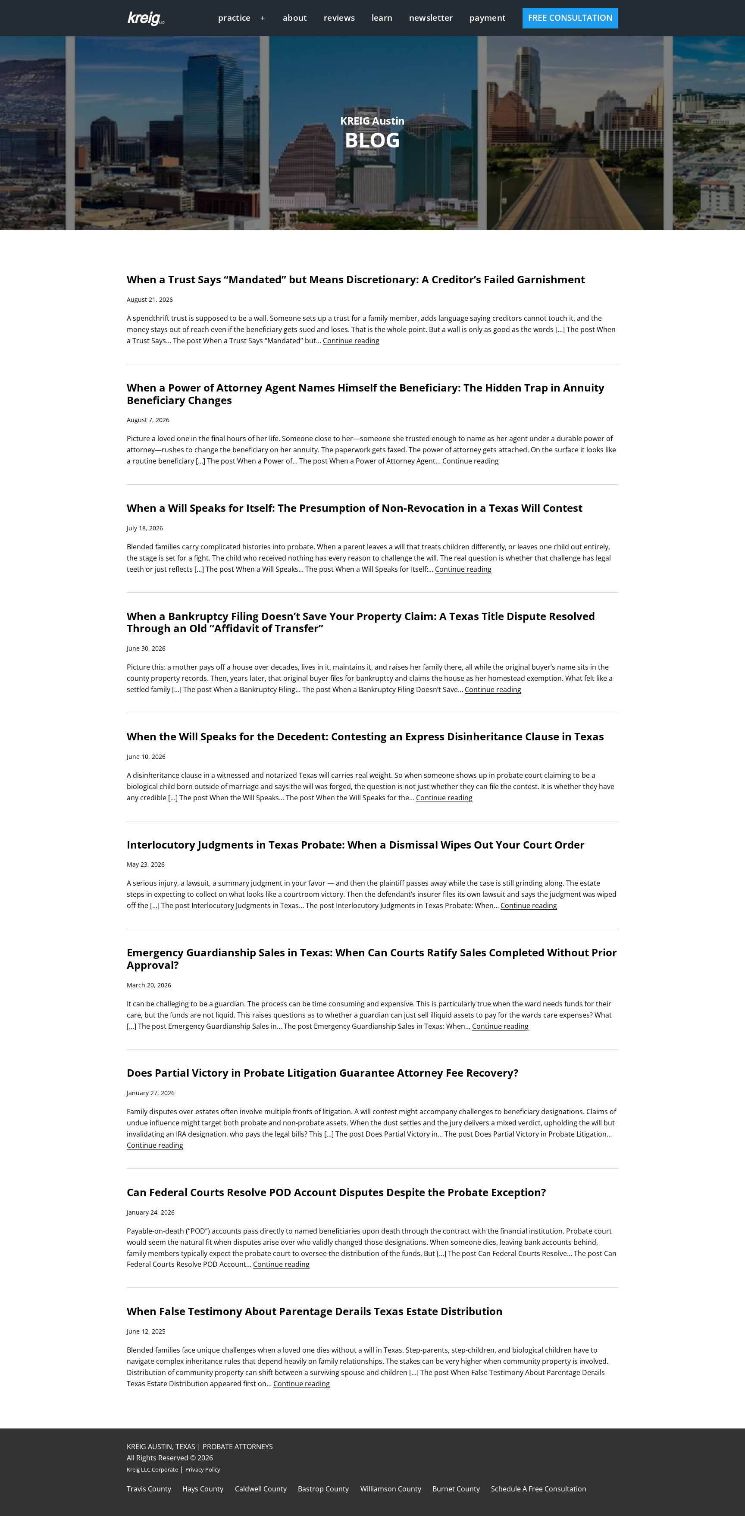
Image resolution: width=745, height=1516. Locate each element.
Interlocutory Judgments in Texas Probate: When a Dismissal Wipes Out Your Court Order (356, 845)
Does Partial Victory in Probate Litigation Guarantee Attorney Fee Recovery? (322, 1073)
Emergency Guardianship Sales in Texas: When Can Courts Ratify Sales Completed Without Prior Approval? (372, 958)
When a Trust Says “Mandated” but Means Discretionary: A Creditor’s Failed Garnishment (356, 279)
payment (488, 17)
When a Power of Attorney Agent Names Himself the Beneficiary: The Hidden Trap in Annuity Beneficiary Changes (365, 394)
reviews (339, 17)
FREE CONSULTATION (570, 17)
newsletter (431, 17)
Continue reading (351, 340)
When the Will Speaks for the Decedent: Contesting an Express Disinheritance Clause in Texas (365, 736)
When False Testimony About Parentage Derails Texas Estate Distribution (315, 1311)
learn (382, 17)
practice (234, 17)
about (295, 17)
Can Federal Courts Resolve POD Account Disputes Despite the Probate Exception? (336, 1192)
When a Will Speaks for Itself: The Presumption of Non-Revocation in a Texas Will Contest (354, 508)
